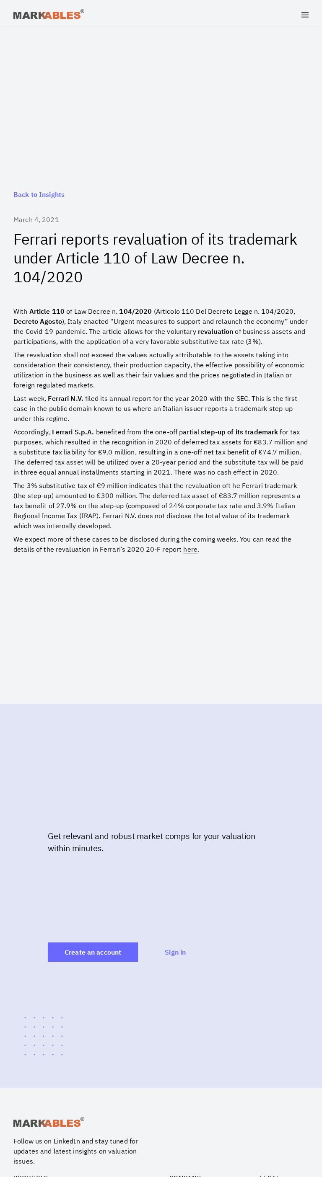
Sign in (175, 952)
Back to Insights (39, 194)
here (190, 549)
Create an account (93, 952)
